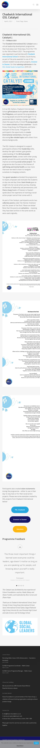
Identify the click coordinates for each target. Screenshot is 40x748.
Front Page (19, 21)
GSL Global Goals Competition (13, 67)
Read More (20, 746)
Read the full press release (9, 688)
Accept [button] (36, 743)
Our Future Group (30, 697)
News (26, 21)
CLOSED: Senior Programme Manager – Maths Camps (17, 671)
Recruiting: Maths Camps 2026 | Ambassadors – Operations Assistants (19, 659)
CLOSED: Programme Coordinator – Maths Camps (16, 666)
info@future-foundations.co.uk (12, 714)
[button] (37, 5)
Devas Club (7, 719)
